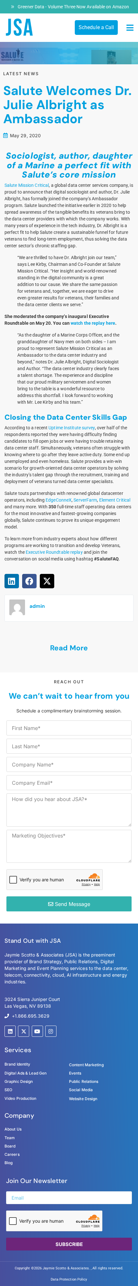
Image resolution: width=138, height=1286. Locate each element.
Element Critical (115, 500)
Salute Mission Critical (26, 185)
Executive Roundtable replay (54, 552)
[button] (129, 28)
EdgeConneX (59, 500)
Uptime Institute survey (71, 427)
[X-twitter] (23, 1031)
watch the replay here (93, 323)
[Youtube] (37, 1031)
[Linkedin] (10, 1031)
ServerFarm (85, 500)
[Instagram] (50, 1031)
